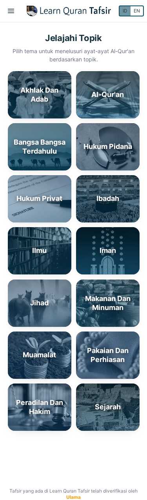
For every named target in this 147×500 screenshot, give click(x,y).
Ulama (73, 497)
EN (137, 11)
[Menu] (11, 11)
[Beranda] (69, 10)
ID (125, 11)
